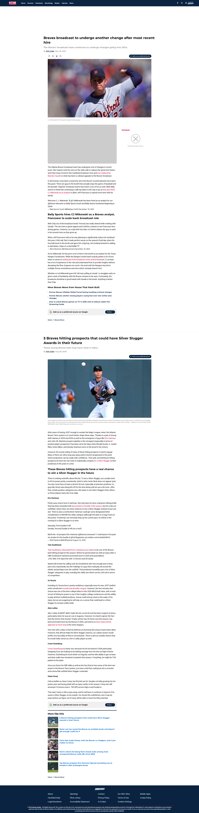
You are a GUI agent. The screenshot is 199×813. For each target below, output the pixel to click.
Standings (49, 3)
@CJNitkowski (77, 200)
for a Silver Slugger (102, 461)
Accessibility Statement (80, 802)
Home (50, 320)
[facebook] (177, 3)
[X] (182, 3)
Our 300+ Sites (124, 794)
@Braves (51, 203)
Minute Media (36, 807)
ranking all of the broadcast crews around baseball (83, 259)
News (23, 3)
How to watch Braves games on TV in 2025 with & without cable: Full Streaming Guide (79, 303)
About (50, 794)
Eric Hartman (110, 438)
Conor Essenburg (55, 649)
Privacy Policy (103, 798)
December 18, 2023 (86, 209)
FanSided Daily (54, 798)
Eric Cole (50, 51)
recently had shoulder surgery (74, 588)
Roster (57, 3)
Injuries (64, 3)
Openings (74, 794)
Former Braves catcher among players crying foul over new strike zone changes (80, 297)
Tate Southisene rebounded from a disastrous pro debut (71, 550)
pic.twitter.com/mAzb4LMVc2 (97, 537)
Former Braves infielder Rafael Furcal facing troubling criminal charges (80, 292)
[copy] (60, 56)
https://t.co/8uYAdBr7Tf (69, 246)
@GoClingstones (77, 537)
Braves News (59, 320)
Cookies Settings (125, 802)
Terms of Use (123, 798)
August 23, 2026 (79, 540)
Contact (101, 794)
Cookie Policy (145, 798)
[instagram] (186, 3)
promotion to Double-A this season (87, 506)
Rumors (30, 3)
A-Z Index (102, 802)
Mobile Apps (145, 794)
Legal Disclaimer (55, 802)
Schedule (39, 3)
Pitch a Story (75, 798)
